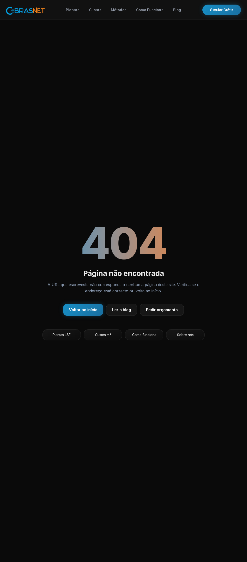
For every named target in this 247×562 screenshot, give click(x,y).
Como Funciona (150, 10)
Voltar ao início (83, 309)
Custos (95, 10)
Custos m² (103, 335)
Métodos (118, 10)
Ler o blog (121, 309)
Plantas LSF (62, 335)
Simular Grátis (221, 10)
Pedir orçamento (162, 309)
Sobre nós (185, 335)
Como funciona (144, 335)
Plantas (72, 10)
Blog (177, 10)
